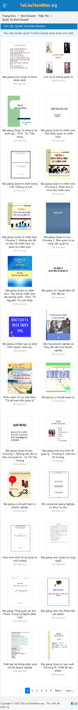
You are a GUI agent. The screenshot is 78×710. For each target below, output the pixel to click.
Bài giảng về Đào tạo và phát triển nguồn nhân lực (19, 345)
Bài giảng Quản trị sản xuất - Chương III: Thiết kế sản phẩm (58, 667)
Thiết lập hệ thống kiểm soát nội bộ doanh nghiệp (20, 666)
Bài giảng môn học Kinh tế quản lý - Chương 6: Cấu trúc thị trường (58, 454)
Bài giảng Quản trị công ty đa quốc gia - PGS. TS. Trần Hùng (19, 133)
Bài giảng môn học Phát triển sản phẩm (58, 612)
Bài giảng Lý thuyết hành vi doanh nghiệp (20, 505)
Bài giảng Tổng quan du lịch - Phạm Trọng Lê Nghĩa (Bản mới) (19, 614)
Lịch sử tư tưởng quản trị (58, 76)
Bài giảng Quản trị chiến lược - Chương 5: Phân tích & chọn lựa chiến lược (58, 187)
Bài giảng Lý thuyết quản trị (58, 397)
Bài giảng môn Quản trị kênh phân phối (20, 78)
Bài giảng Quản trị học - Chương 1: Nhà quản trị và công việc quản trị (58, 240)
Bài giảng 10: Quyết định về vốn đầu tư (58, 292)
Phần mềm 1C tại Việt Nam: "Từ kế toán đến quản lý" (20, 399)
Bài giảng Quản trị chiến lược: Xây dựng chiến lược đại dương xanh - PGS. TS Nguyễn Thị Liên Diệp (20, 295)
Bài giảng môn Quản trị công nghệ (58, 559)
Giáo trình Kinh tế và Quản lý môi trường (19, 559)
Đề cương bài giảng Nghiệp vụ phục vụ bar (58, 505)
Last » (69, 690)
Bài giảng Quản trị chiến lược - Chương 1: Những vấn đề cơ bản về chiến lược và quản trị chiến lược (19, 242)
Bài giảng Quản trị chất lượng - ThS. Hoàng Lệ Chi (19, 185)
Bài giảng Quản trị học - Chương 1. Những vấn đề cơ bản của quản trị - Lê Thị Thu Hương (19, 455)
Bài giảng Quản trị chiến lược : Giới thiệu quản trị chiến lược (58, 133)
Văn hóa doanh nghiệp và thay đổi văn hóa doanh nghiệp (58, 347)
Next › (58, 690)
